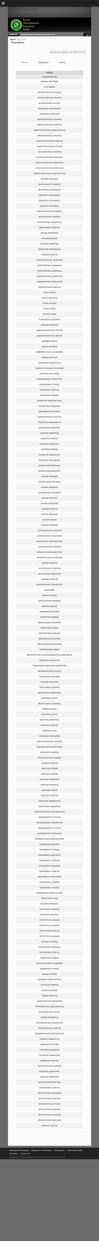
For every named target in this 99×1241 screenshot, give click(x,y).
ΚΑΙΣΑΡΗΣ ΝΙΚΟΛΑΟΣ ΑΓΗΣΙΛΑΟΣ (49, 368)
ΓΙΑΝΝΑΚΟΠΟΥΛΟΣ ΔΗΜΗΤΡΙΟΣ (49, 276)
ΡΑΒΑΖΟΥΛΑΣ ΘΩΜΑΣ (49, 958)
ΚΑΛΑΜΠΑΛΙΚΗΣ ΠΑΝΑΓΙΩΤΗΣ (49, 379)
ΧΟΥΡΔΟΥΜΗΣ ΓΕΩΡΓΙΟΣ (49, 1087)
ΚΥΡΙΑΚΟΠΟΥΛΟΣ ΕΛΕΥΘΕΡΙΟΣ (49, 557)
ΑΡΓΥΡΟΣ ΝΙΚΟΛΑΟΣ (49, 179)
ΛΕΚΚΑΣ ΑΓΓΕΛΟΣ (49, 595)
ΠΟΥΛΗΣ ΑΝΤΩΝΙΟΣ (49, 941)
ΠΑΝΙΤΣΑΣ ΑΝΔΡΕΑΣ (49, 774)
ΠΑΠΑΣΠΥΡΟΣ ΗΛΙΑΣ (49, 898)
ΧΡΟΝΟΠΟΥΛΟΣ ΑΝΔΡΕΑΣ (49, 1109)
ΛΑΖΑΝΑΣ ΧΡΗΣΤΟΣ (49, 579)
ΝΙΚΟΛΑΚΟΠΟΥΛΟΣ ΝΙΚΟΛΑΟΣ (49, 747)
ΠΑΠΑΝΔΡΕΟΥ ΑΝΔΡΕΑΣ (49, 882)
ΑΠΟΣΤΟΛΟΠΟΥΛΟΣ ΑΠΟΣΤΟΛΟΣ (49, 168)
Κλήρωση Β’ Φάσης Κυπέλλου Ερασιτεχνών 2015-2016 (42, 34)
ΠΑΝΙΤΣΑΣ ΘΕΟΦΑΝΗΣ (49, 779)
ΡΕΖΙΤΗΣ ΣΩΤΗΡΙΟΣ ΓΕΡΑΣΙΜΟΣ (49, 963)
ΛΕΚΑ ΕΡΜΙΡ (49, 590)
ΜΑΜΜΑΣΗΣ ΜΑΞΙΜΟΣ (49, 611)
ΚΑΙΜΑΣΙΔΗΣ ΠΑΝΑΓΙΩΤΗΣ (49, 363)
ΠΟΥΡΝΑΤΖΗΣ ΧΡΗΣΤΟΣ (49, 952)
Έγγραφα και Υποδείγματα (41, 1150)
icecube (67, 1157)
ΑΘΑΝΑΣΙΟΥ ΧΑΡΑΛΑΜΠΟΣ (49, 108)
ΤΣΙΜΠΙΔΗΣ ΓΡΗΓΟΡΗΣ (49, 1044)
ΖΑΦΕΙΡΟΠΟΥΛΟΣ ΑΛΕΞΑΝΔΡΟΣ (49, 352)
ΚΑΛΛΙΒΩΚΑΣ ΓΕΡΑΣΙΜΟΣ (49, 411)
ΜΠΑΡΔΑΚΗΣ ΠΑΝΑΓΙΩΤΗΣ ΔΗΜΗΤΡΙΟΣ (49, 665)
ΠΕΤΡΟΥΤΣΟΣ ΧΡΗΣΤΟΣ (49, 931)
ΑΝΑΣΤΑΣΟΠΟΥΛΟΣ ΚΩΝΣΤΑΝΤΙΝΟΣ (49, 130)
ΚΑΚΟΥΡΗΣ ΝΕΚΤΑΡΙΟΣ (49, 373)
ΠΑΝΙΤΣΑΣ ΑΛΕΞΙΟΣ (49, 790)
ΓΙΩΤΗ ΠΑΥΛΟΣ (49, 292)
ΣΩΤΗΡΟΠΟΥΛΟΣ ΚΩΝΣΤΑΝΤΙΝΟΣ (49, 1033)
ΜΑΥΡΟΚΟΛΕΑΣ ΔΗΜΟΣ (49, 649)
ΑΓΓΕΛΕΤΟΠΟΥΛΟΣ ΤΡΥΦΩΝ (49, 92)
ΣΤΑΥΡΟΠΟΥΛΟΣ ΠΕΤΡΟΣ (49, 1012)
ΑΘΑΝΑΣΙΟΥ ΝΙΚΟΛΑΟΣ (50, 114)
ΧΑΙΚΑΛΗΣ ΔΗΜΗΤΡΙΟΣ (49, 1077)
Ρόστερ (25, 62)
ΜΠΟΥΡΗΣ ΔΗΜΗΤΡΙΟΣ (49, 720)
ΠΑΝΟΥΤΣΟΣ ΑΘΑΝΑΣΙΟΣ (49, 806)
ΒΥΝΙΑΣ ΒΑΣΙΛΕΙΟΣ (49, 238)
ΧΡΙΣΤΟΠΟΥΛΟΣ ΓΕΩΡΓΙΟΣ (50, 1098)
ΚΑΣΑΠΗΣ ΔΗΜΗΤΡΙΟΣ (49, 433)
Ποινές (62, 62)
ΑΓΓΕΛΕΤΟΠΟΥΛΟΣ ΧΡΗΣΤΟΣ (50, 97)
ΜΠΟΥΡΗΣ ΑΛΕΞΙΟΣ (49, 714)
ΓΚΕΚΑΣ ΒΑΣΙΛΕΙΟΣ (49, 298)
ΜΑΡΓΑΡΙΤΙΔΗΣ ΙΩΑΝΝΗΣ (49, 633)
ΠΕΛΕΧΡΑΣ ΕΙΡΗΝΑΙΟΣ (49, 904)
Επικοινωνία (26, 1153)
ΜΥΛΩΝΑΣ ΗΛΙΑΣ (49, 730)
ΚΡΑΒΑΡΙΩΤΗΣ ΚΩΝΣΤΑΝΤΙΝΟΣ (49, 541)
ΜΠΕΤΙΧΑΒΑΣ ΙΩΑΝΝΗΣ (49, 687)
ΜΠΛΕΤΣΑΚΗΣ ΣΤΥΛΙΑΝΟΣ (49, 703)
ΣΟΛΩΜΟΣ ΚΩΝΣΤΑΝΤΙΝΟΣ (49, 979)
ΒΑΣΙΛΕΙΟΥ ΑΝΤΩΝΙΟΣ (49, 206)
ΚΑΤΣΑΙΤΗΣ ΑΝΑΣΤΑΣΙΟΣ (49, 455)
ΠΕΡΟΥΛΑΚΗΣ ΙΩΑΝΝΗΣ (49, 909)
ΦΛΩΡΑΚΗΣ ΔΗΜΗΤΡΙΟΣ (49, 1071)
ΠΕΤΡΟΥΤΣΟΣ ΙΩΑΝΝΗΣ (49, 920)
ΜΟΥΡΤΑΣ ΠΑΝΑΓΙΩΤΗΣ (49, 660)
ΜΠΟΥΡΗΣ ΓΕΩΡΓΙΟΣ (49, 725)
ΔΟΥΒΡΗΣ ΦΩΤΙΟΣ (49, 341)
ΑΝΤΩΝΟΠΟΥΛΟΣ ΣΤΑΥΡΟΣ (49, 152)
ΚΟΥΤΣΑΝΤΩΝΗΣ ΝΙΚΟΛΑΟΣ (50, 530)
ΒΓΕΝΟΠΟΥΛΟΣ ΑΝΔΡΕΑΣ (49, 216)
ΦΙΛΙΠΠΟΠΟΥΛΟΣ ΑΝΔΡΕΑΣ (49, 1066)
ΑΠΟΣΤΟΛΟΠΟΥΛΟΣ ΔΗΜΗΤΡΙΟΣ (49, 162)
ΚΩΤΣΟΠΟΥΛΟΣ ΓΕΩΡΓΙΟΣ (50, 568)
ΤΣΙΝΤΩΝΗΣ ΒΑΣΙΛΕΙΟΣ (49, 1050)
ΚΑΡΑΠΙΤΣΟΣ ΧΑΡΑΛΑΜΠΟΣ (49, 422)
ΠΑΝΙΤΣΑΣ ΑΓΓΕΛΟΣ (49, 768)
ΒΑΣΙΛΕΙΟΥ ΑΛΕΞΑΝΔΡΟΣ (49, 195)
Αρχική (12, 39)
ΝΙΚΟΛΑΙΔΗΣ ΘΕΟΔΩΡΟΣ (49, 736)
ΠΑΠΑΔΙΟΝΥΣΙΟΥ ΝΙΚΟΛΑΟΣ (49, 833)
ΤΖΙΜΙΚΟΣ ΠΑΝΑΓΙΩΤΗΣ (49, 1039)
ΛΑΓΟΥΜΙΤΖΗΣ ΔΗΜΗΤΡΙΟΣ (49, 574)
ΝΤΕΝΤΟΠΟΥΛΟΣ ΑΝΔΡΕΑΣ (49, 757)
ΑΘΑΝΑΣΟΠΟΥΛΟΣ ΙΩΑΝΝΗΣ (49, 119)
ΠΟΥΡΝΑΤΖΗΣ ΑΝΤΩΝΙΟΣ (49, 947)
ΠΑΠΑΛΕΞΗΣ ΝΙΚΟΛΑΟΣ (50, 844)
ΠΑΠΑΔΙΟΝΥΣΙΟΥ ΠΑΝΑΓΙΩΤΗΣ (49, 822)
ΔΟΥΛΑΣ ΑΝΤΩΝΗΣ (49, 346)
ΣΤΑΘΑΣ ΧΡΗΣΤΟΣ (49, 995)
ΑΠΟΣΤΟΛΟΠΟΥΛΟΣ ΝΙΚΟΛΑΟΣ (49, 157)
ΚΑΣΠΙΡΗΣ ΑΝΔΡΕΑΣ (49, 449)
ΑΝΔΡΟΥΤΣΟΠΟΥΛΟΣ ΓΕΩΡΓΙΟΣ (49, 141)
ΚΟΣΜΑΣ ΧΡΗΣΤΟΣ (49, 509)
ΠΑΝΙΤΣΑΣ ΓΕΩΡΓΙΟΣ (49, 795)
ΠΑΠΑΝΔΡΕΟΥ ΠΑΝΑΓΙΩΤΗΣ (49, 876)
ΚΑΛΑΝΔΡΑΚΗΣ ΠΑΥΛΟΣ (49, 384)
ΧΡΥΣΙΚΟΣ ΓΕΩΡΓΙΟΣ (49, 1125)
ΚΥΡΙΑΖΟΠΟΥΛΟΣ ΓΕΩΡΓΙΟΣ (49, 546)
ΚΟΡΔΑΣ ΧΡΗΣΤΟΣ (49, 498)
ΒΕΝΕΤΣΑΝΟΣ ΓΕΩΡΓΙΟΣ (49, 227)
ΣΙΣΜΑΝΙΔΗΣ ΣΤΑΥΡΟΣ (49, 968)
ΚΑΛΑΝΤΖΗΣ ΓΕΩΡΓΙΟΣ (49, 390)
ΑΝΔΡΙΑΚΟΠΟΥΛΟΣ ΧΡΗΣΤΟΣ (49, 135)
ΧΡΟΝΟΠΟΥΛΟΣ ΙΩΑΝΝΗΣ (49, 1114)
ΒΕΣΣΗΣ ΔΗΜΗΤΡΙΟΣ (49, 233)
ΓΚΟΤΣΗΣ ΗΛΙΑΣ (49, 314)
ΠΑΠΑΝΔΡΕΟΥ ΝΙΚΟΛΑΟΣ (49, 866)
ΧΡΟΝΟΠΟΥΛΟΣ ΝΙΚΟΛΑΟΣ (49, 1120)
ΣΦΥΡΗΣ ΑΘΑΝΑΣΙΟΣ (49, 1017)
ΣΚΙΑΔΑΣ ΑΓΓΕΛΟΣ (49, 974)
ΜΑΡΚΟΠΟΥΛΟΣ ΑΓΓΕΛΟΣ (49, 638)
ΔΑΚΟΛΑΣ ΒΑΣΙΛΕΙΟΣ (49, 325)
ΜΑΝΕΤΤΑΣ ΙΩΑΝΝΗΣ (49, 617)
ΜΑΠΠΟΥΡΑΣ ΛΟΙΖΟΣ (49, 628)
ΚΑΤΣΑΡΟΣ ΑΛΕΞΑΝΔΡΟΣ (49, 460)
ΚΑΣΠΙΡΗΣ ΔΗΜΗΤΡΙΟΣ (49, 444)
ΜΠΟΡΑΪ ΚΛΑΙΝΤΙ (49, 709)
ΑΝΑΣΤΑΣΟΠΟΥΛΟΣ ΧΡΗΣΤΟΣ (49, 125)
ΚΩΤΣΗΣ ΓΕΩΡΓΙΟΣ (49, 563)
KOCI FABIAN (49, 87)
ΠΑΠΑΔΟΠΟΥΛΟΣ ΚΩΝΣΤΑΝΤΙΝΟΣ (49, 839)
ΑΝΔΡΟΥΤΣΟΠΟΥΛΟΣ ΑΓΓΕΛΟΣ (49, 146)
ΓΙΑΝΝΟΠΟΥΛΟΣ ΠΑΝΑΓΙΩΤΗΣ (49, 281)
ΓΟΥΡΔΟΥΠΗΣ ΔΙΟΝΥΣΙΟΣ (49, 319)
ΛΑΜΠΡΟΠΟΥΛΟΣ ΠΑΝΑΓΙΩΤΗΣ (49, 584)
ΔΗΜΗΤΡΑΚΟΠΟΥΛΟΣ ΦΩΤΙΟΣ (49, 335)
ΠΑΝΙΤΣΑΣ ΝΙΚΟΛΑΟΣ (49, 784)
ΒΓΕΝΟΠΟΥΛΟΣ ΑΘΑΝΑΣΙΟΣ (49, 222)
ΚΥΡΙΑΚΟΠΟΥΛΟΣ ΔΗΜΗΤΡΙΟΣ (49, 552)
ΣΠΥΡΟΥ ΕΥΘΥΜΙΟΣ (49, 990)
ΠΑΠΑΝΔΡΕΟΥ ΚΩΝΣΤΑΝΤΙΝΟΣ (49, 893)
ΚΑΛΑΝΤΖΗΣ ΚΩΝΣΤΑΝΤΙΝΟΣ (49, 400)
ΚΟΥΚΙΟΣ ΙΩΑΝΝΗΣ (49, 525)
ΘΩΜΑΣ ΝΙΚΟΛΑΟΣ (49, 357)
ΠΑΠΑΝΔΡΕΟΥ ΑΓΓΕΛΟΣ (49, 849)
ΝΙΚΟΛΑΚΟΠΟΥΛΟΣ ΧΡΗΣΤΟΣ (49, 741)
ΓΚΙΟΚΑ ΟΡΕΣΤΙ (49, 308)
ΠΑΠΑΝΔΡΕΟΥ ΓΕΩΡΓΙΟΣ (49, 860)
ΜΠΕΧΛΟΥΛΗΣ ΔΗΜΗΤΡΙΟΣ (49, 693)
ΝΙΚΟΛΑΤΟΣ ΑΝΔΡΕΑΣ (49, 752)
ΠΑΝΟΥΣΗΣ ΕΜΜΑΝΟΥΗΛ (49, 801)
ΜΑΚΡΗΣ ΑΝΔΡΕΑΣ (49, 606)
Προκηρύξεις (60, 1150)
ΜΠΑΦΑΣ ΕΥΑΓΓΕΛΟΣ (49, 682)
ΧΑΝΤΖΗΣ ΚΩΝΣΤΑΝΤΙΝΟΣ (49, 1082)
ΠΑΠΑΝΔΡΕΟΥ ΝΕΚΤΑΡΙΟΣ (49, 855)
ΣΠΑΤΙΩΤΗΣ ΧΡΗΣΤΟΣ (49, 985)
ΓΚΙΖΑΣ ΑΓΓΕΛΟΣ (49, 303)
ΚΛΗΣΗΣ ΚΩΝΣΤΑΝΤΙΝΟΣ (49, 465)
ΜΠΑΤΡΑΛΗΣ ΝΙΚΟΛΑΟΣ (49, 676)
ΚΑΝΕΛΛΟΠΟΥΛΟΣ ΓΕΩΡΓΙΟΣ (49, 417)
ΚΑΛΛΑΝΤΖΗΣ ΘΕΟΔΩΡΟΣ (49, 406)
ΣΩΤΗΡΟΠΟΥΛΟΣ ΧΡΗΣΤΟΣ (49, 1028)
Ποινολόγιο (13, 1153)
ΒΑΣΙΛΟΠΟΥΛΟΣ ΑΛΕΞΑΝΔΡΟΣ (49, 211)
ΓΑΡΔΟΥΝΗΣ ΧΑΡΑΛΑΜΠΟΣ (49, 249)
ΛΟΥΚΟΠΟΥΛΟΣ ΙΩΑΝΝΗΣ (50, 601)
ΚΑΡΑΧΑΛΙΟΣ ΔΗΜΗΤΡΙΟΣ (49, 427)
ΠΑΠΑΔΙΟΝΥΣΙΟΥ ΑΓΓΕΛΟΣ (49, 817)
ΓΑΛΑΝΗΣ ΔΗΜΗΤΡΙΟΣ (49, 244)
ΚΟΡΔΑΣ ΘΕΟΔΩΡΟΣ (49, 503)
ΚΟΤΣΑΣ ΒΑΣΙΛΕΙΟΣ (49, 514)
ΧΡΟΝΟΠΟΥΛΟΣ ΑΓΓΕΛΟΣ (49, 1104)
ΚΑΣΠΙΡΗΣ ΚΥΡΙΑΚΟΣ (49, 438)
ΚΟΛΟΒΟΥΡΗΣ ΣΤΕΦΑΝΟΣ (50, 492)
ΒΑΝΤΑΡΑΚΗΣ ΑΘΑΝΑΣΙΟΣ (49, 189)
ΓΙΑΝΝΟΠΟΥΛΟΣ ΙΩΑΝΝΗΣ (49, 287)
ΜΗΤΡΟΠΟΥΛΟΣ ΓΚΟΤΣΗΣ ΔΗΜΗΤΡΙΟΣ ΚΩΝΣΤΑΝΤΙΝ (49, 655)
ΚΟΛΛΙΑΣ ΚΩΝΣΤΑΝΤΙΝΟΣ (49, 482)
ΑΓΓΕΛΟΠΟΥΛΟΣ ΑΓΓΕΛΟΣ (49, 103)
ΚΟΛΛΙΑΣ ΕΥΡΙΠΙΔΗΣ (49, 476)
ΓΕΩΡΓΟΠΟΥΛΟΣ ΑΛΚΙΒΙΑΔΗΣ (49, 265)
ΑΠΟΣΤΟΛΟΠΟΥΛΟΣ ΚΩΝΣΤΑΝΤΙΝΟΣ (49, 173)
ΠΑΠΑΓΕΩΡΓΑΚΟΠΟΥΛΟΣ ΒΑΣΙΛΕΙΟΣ (49, 812)
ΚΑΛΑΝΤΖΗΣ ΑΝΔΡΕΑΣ (49, 395)
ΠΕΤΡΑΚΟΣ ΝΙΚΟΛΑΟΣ (49, 914)
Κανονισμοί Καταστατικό (19, 1150)
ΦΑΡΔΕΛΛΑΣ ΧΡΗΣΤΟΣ (49, 1060)
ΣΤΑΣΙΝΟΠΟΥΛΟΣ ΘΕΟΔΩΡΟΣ (49, 1001)
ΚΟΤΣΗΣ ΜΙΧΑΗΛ (49, 519)
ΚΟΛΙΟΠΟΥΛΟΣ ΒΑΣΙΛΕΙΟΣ (49, 471)
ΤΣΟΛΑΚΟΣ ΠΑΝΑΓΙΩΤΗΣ (49, 1055)
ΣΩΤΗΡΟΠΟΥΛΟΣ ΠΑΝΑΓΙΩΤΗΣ (49, 1023)
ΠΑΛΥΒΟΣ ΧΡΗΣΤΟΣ (49, 763)
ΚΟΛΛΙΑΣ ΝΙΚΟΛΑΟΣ (49, 487)
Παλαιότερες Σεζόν (74, 1150)
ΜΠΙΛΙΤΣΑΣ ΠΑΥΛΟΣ (49, 698)
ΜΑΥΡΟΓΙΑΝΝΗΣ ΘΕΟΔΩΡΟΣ (49, 644)
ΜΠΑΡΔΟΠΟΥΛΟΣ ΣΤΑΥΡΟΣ (49, 671)
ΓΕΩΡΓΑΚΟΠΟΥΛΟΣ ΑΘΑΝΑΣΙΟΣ (49, 260)
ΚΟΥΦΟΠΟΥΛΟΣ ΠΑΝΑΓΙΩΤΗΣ (49, 536)
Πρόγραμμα (43, 62)
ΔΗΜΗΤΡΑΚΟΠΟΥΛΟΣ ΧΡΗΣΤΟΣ (49, 330)
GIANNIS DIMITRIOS (49, 81)
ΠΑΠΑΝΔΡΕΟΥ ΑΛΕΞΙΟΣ (49, 887)
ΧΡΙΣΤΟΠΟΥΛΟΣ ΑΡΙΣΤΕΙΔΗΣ (49, 1093)
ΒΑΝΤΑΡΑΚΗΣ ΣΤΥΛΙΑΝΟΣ (49, 184)
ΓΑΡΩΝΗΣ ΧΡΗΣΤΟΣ (49, 254)
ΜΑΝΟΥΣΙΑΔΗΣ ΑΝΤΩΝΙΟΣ (49, 622)
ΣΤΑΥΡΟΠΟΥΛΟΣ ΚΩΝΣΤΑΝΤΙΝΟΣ (49, 1006)
